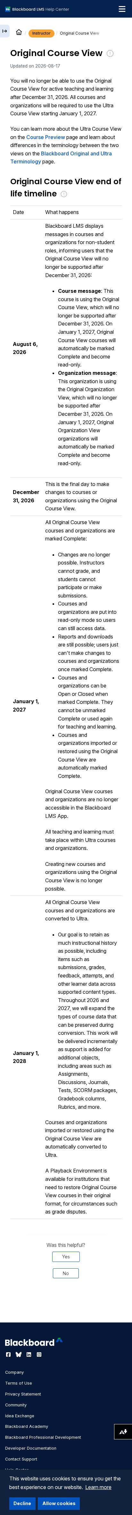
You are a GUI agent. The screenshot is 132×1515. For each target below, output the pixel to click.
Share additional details (66, 1305)
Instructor (41, 33)
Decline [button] (22, 1503)
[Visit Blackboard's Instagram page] (39, 1354)
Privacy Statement (23, 1394)
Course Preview (45, 137)
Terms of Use (18, 1383)
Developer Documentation (30, 1448)
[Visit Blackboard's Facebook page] (9, 1354)
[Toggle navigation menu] (122, 9)
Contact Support (21, 1459)
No (66, 1273)
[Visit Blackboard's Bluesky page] (19, 1354)
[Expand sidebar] (5, 31)
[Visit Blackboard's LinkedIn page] (29, 1354)
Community (16, 1405)
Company (14, 1372)
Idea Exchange (19, 1415)
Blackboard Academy (26, 1426)
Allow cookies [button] (59, 1503)
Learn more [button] (98, 1487)
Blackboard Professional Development (43, 1437)
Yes (66, 1256)
